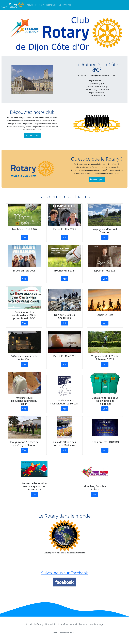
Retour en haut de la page (91, 624)
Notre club (50, 624)
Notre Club (51, 4)
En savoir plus (32, 135)
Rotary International (67, 624)
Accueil (30, 4)
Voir (24, 237)
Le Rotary (39, 4)
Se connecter (65, 4)
